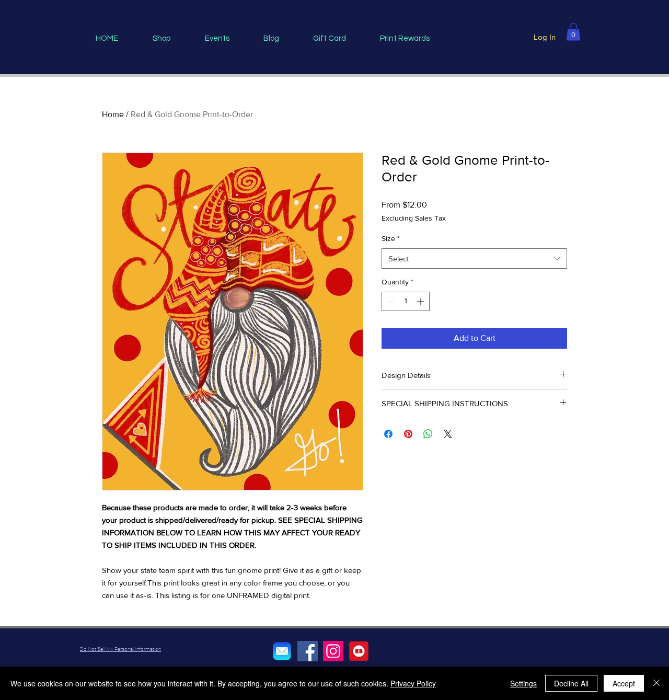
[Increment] (421, 301)
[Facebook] (307, 651)
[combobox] (474, 258)
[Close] (656, 683)
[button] (573, 31)
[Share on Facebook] (388, 434)
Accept (624, 683)
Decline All (571, 683)
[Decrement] (389, 301)
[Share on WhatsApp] (428, 434)
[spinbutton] (405, 301)
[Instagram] (333, 651)
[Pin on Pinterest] (408, 434)
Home (113, 114)
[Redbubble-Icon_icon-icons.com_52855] (359, 651)
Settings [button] (523, 683)
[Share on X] (448, 434)
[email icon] (282, 651)
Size (391, 238)
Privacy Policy (413, 683)
